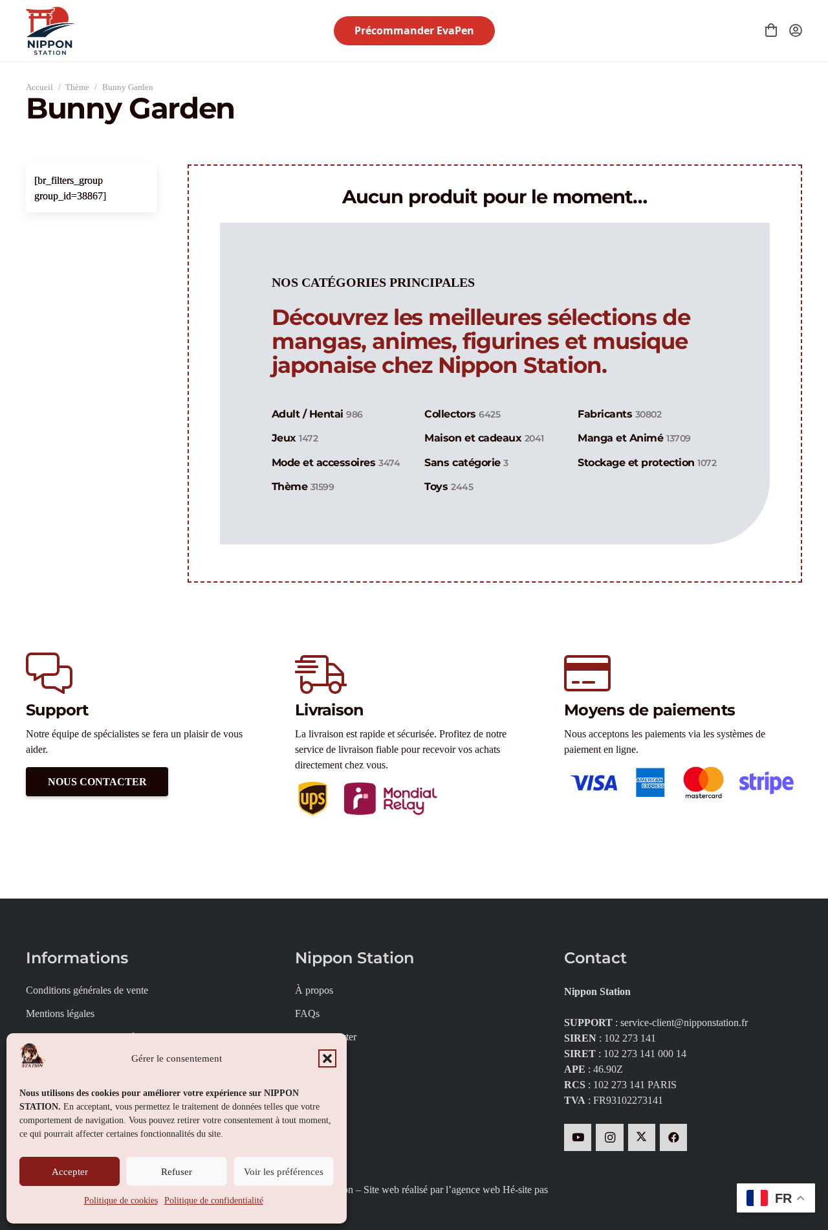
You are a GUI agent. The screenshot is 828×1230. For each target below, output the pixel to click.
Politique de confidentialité (213, 1200)
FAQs (307, 1013)
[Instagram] (610, 1138)
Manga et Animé (634, 438)
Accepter (70, 1172)
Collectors (462, 414)
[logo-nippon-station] (51, 30)
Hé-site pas (525, 1189)
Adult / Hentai (317, 414)
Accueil (39, 87)
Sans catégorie (466, 462)
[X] (642, 1138)
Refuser (176, 1172)
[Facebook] (674, 1138)
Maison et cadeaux (483, 438)
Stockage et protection (647, 462)
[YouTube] (578, 1138)
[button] (327, 1058)
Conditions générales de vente (87, 990)
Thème (77, 87)
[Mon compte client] (795, 30)
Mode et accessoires (336, 462)
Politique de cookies (121, 1200)
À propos (314, 990)
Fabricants (619, 414)
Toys (448, 486)
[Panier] (771, 31)
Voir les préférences (283, 1172)
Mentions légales (60, 1013)
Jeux (295, 438)
